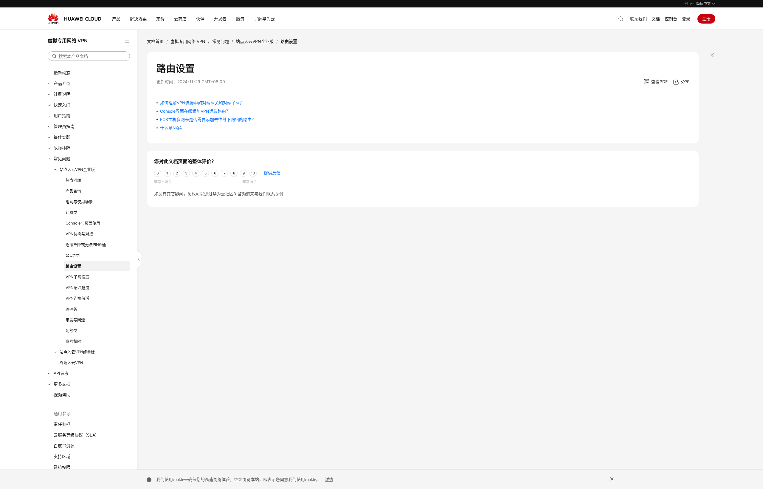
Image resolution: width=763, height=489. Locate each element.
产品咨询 (73, 190)
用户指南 (62, 115)
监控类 (71, 309)
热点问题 (73, 180)
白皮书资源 (64, 445)
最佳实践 (62, 137)
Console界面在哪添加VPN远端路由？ (195, 111)
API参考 (61, 373)
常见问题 (62, 158)
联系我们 (638, 18)
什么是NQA (171, 127)
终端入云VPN (71, 362)
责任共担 (62, 424)
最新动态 (62, 72)
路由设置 (73, 266)
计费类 (71, 212)
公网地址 (73, 255)
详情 (329, 479)
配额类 (71, 330)
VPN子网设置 (77, 276)
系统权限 (62, 467)
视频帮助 (62, 394)
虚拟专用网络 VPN (187, 41)
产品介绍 (62, 83)
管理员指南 (64, 126)
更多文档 (62, 383)
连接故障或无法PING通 (86, 244)
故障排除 (62, 147)
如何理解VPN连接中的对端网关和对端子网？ (202, 102)
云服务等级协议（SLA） (76, 434)
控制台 (671, 18)
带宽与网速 (75, 319)
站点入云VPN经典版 (77, 351)
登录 (686, 18)
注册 (706, 18)
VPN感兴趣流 (77, 287)
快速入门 (62, 104)
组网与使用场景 (79, 201)
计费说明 (62, 94)
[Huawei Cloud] (74, 18)
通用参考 (62, 413)
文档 (656, 18)
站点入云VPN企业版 (77, 169)
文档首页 (155, 41)
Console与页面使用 (83, 223)
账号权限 (73, 341)
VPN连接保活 (77, 298)
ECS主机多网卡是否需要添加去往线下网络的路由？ (208, 119)
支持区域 (62, 456)
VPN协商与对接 (79, 233)
